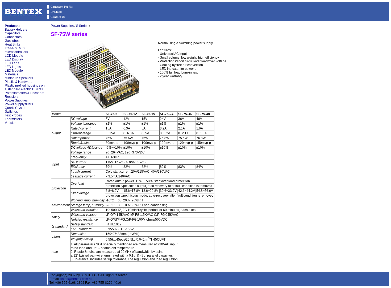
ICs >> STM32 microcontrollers (16, 50)
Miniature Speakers (19, 78)
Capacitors (12, 33)
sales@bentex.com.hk (76, 279)
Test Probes (13, 115)
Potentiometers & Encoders (24, 93)
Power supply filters (19, 104)
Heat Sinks (12, 44)
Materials (11, 74)
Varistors (11, 123)
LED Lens (12, 63)
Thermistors (13, 119)
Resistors (11, 97)
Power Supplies (16, 100)
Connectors (13, 37)
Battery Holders (16, 29)
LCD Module (14, 56)
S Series (82, 26)
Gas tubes (12, 41)
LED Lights (13, 67)
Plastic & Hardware (18, 82)
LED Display (14, 59)
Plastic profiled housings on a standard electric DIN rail (25, 87)
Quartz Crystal (15, 108)
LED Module (14, 70)
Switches (11, 111)
